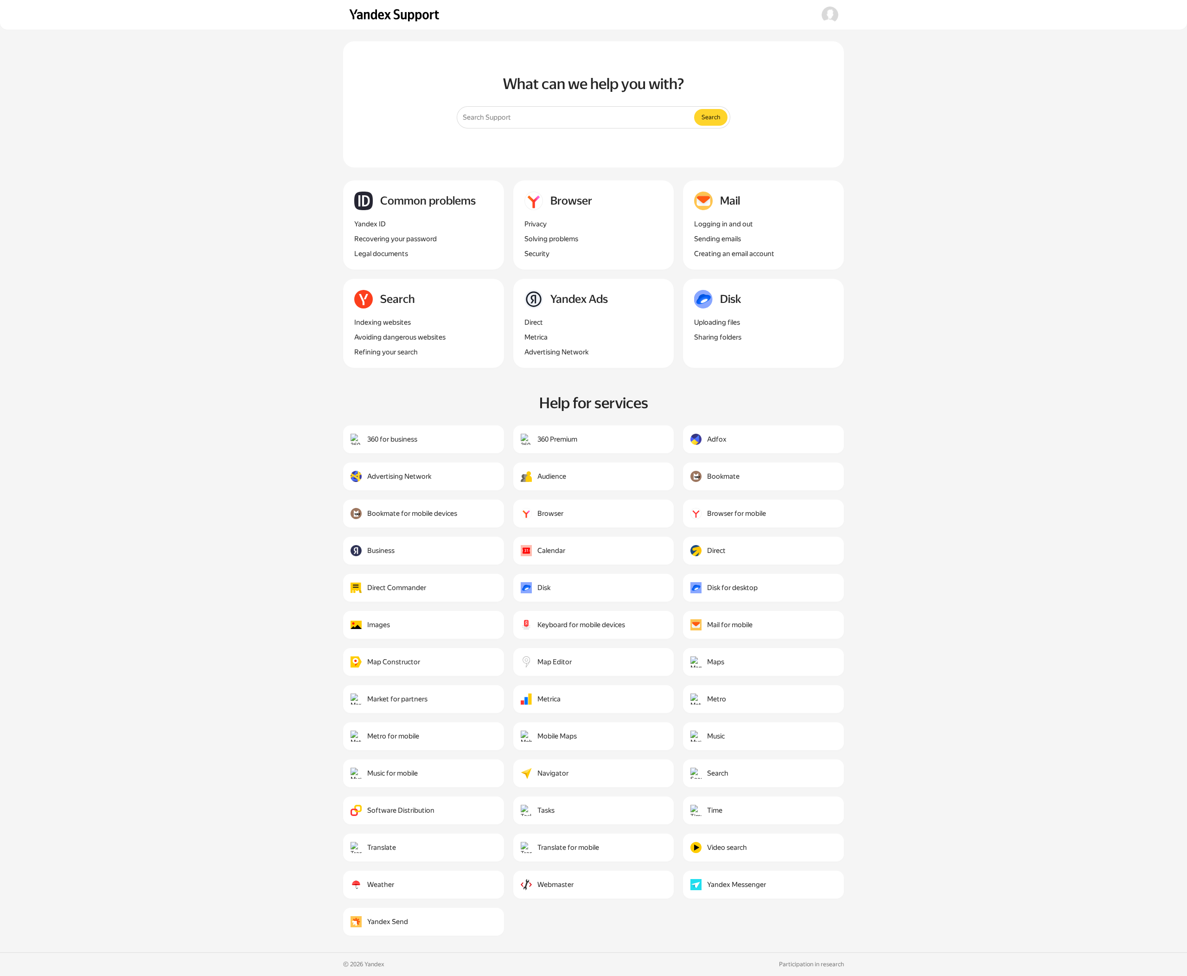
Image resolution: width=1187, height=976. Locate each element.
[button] (830, 14)
